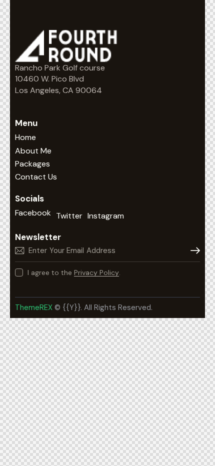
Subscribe (192, 250)
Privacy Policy (96, 272)
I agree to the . (74, 272)
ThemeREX (34, 307)
